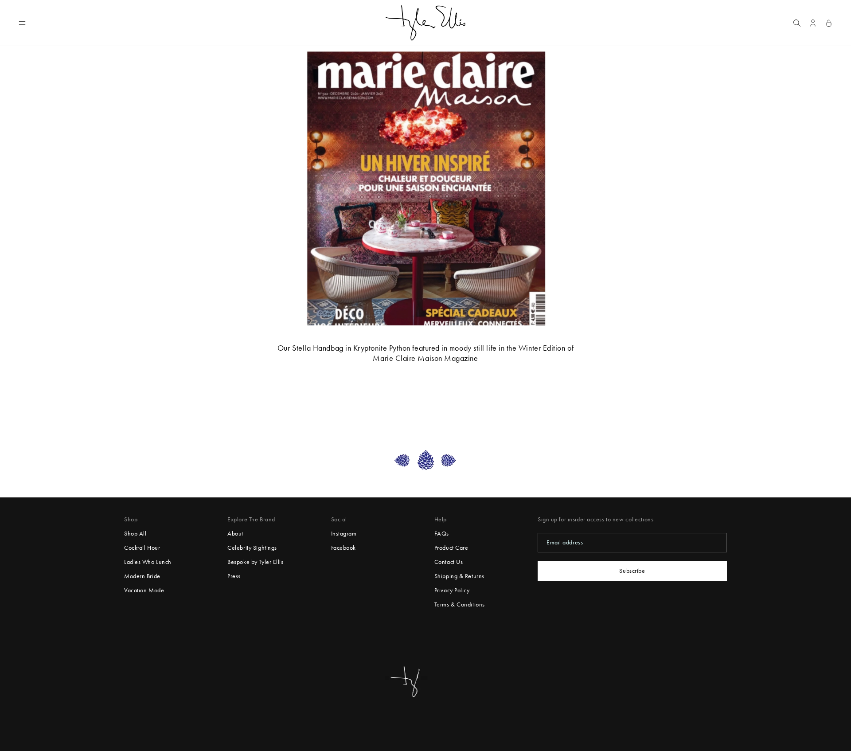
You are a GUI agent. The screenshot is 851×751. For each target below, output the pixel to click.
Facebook (343, 548)
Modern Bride (142, 576)
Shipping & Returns (459, 576)
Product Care (451, 548)
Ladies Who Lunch (148, 562)
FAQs (441, 533)
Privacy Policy (452, 590)
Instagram (344, 533)
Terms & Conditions (459, 604)
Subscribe (632, 571)
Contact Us (448, 562)
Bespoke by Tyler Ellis (255, 562)
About (235, 533)
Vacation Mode (144, 590)
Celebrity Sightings (252, 548)
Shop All (135, 533)
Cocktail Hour (142, 548)
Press (234, 576)
